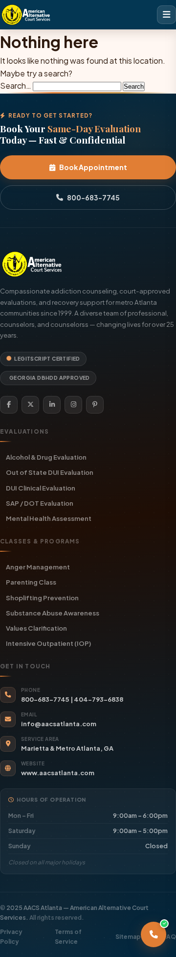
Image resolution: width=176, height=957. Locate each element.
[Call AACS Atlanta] (153, 934)
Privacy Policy (11, 936)
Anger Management (38, 567)
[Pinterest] (95, 405)
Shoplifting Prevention (42, 597)
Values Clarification (36, 628)
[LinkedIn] (52, 405)
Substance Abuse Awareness (52, 613)
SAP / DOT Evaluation (39, 503)
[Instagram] (73, 405)
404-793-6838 (98, 699)
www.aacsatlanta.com (57, 773)
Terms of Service (68, 936)
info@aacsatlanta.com (58, 724)
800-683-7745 (93, 197)
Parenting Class (31, 582)
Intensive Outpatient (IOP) (48, 643)
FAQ (169, 936)
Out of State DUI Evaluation (49, 472)
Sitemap (128, 936)
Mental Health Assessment (48, 518)
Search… (15, 85)
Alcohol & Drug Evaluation (46, 457)
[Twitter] (30, 405)
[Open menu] (166, 14)
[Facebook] (9, 405)
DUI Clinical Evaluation (40, 488)
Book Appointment (93, 167)
